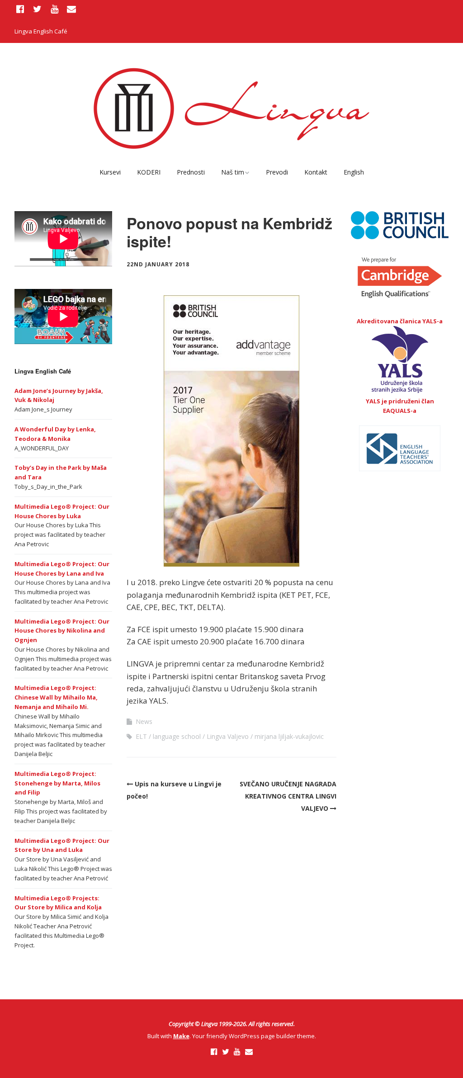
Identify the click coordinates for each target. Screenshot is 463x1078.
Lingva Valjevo (228, 736)
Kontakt (315, 172)
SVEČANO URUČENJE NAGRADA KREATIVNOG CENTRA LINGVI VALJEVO (288, 796)
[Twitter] (37, 9)
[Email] (71, 9)
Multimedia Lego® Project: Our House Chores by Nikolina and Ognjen (61, 630)
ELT (141, 736)
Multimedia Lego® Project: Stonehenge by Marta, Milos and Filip (57, 783)
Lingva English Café (40, 31)
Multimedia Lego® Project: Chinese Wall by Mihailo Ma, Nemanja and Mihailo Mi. (56, 697)
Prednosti (191, 172)
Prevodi (277, 172)
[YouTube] (54, 9)
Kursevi (110, 172)
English (354, 172)
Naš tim (232, 172)
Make (181, 1036)
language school (177, 736)
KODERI (149, 172)
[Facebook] (21, 9)
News (144, 721)
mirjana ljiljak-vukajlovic (289, 736)
